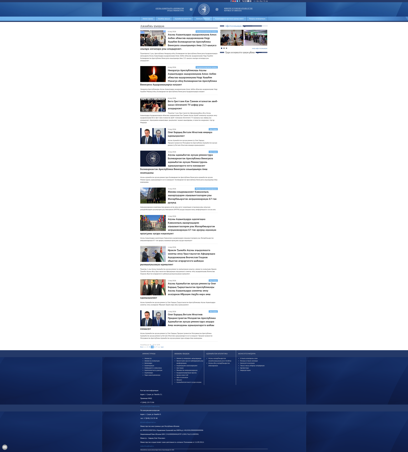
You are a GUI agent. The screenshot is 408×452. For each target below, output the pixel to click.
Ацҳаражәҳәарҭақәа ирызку (186, 373)
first (141, 347)
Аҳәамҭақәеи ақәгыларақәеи (186, 365)
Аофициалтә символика (153, 368)
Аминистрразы (148, 19)
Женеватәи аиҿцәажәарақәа (206, 189)
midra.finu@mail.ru (147, 446)
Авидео (179, 380)
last (162, 347)
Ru (261, 1)
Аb (254, 1)
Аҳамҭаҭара (148, 373)
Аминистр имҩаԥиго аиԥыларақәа (188, 358)
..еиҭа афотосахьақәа (259, 48)
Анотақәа (213, 129)
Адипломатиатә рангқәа (153, 370)
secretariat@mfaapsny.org (149, 406)
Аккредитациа (245, 370)
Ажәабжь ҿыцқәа (164, 19)
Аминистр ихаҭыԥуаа (152, 361)
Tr (264, 1)
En (258, 1)
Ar (267, 1)
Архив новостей (182, 375)
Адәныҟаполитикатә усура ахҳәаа (188, 382)
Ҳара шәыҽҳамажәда (152, 375)
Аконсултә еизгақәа (247, 363)
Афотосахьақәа (182, 377)
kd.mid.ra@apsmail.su (148, 422)
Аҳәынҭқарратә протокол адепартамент (229, 19)
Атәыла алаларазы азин (249, 358)
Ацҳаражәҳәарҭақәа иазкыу (207, 31)
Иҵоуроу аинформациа (257, 19)
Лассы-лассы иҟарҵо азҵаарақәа (252, 365)
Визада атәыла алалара (249, 361)
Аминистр (148, 358)
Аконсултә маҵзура (203, 19)
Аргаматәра (244, 368)
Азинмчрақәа (149, 365)
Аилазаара (148, 363)
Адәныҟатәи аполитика (183, 19)
